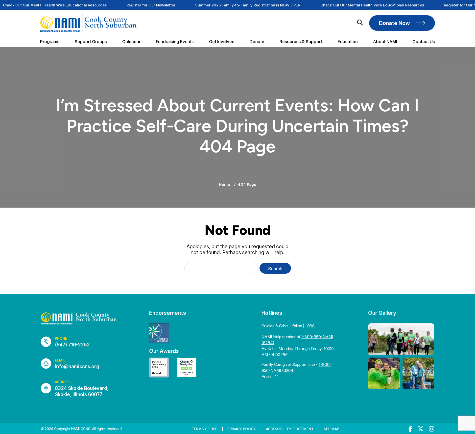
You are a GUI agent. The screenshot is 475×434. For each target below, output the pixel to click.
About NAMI (385, 42)
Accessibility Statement (290, 429)
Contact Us (423, 42)
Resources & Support (301, 42)
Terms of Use (204, 429)
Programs (49, 42)
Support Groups (91, 42)
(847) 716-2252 (72, 345)
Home (224, 184)
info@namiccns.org (77, 366)
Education (347, 42)
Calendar (131, 42)
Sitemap (331, 429)
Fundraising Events (175, 42)
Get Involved (222, 42)
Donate (257, 42)
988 (311, 325)
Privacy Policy (241, 429)
